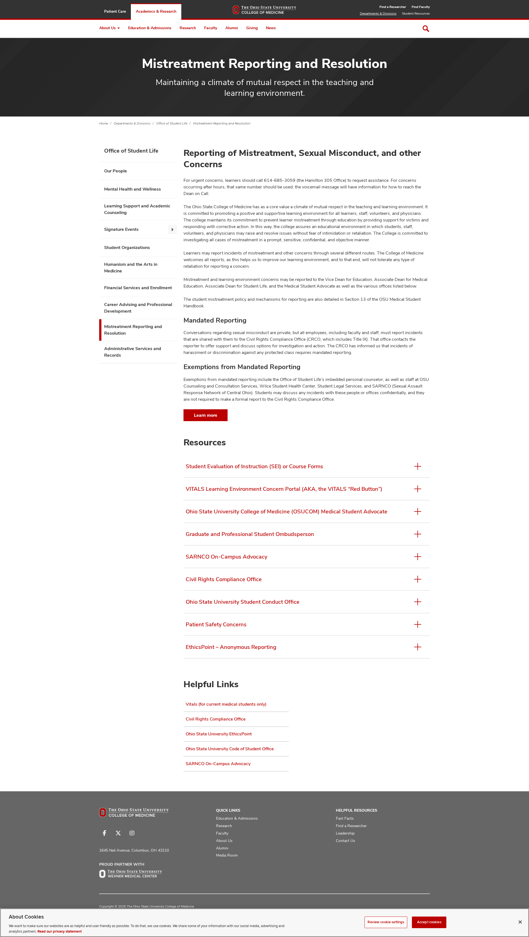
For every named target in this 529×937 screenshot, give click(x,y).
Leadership (345, 833)
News (271, 27)
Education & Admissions (149, 27)
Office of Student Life (171, 123)
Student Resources (416, 13)
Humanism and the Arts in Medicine (130, 267)
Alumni (231, 27)
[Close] (520, 922)
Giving (252, 27)
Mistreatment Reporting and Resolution (221, 123)
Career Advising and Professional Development (138, 308)
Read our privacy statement (59, 931)
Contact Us (345, 840)
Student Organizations (127, 247)
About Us (107, 27)
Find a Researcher (392, 7)
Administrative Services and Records (132, 352)
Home (103, 123)
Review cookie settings (386, 922)
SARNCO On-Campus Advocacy (218, 764)
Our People (115, 171)
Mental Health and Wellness (132, 189)
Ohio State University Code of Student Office (230, 749)
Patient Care (115, 11)
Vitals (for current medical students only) (226, 704)
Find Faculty (421, 7)
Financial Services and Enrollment (138, 288)
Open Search (426, 29)
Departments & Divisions (378, 13)
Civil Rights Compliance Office (215, 719)
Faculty (210, 27)
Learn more (205, 415)
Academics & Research (156, 11)
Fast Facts (345, 818)
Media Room (227, 855)
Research (188, 27)
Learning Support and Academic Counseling (137, 209)
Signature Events (121, 229)
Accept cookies (429, 922)
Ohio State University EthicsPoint (219, 734)
